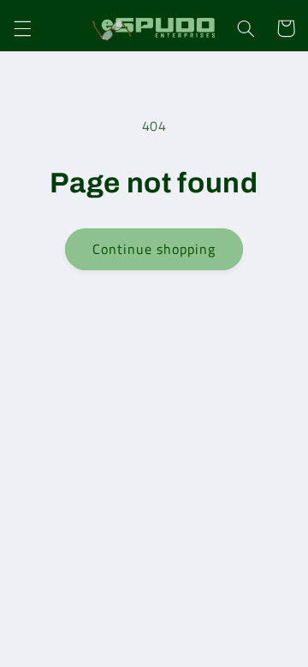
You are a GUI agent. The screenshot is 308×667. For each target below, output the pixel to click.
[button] (22, 28)
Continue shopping (154, 249)
